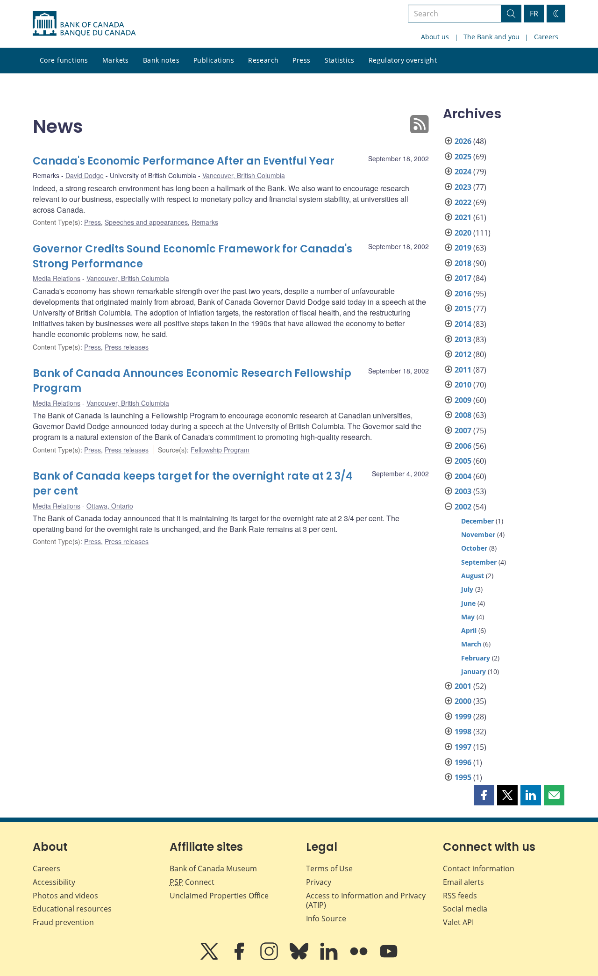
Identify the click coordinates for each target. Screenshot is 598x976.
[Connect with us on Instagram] (270, 958)
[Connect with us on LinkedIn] (330, 958)
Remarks (205, 222)
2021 (463, 217)
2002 (463, 507)
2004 (463, 476)
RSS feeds (460, 895)
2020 (463, 233)
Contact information (478, 868)
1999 (463, 716)
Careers (546, 36)
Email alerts (463, 882)
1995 (463, 777)
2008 (463, 415)
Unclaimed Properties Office (219, 895)
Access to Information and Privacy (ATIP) (366, 900)
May (468, 616)
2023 (463, 187)
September (479, 562)
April (469, 630)
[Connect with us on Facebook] (240, 958)
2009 (463, 400)
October (474, 548)
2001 (463, 686)
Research (263, 60)
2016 (463, 293)
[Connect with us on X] (210, 958)
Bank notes (161, 60)
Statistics (340, 60)
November (478, 534)
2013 (463, 339)
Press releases (127, 347)
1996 (463, 762)
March (471, 643)
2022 (463, 202)
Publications (213, 60)
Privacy (318, 882)
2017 (463, 278)
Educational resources (72, 909)
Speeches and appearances (146, 222)
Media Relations (56, 278)
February (475, 657)
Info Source (326, 918)
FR (534, 13)
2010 (463, 385)
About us (435, 36)
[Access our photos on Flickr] (360, 958)
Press (301, 60)
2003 (463, 491)
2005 (463, 461)
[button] (484, 795)
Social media (465, 909)
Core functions (64, 60)
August (472, 575)
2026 (463, 141)
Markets (115, 60)
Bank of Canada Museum (213, 868)
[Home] (84, 23)
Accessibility (54, 882)
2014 (463, 324)
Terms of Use (329, 868)
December (477, 521)
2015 (463, 308)
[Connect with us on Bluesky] (300, 958)
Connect (192, 882)
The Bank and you (491, 36)
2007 (463, 430)
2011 (463, 370)
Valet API (458, 922)
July (467, 589)
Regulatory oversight (403, 60)
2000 (463, 701)
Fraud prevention (63, 922)
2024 (463, 171)
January (473, 671)
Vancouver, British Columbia (243, 175)
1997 (463, 747)
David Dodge (84, 175)
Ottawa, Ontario (109, 505)
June (468, 603)
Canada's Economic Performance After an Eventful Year (184, 161)
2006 (463, 446)
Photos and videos (65, 895)
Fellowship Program (220, 449)
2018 (463, 263)
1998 (463, 731)
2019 (463, 248)
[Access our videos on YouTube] (389, 958)
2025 (463, 156)
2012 (463, 354)
